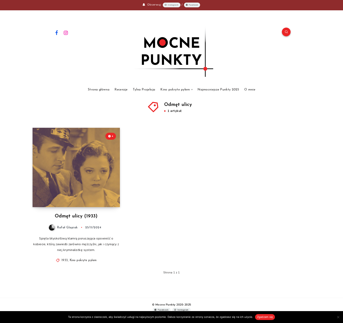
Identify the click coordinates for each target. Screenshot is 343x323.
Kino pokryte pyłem (175, 89)
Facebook (193, 5)
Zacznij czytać (104, 195)
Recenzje (121, 89)
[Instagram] (66, 32)
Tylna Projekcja (144, 89)
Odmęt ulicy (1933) (76, 216)
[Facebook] (56, 32)
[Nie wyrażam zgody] (338, 317)
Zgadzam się (265, 316)
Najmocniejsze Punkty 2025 (218, 89)
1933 (65, 260)
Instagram (173, 5)
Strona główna (98, 89)
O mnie (249, 89)
